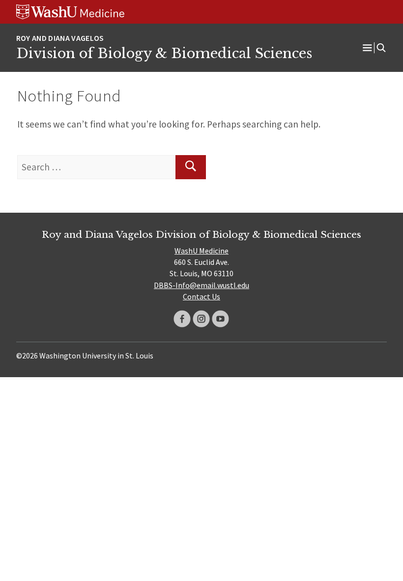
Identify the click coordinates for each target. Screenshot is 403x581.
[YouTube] (220, 318)
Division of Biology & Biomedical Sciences (164, 53)
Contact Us (201, 296)
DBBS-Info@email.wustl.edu (201, 285)
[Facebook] (182, 318)
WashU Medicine (201, 251)
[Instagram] (201, 318)
